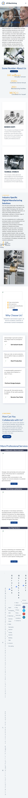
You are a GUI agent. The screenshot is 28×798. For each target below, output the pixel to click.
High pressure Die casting (11, 643)
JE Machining (11, 3)
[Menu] (25, 3)
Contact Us (18, 620)
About (17, 602)
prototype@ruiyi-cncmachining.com (5, 774)
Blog (17, 607)
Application (18, 605)
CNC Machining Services (10, 615)
